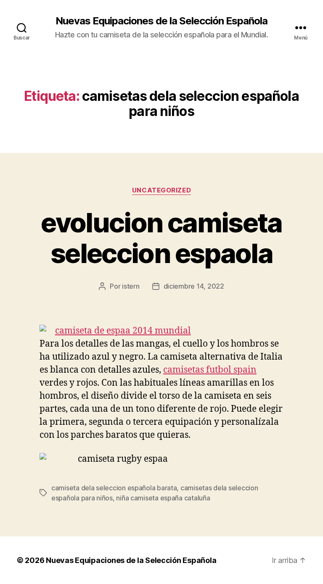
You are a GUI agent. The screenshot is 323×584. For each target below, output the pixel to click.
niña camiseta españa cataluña (163, 498)
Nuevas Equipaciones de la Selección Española (161, 21)
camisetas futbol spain (210, 370)
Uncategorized (161, 190)
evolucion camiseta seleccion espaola (161, 237)
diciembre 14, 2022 (194, 286)
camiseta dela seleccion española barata (114, 488)
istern (130, 286)
